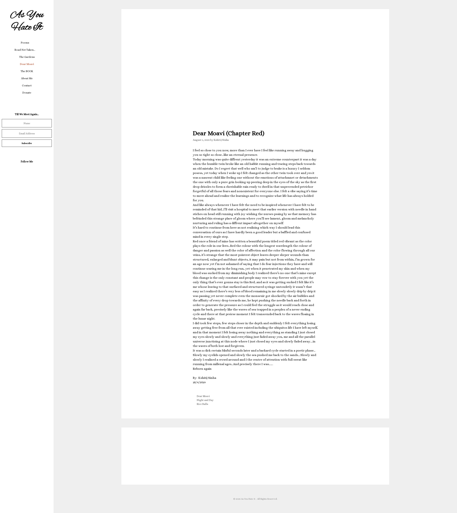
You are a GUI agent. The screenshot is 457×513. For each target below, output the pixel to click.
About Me (27, 78)
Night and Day (205, 400)
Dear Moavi (27, 64)
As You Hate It (26, 21)
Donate (26, 92)
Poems (25, 42)
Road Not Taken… (24, 49)
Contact (27, 85)
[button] (32, 42)
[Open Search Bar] (27, 99)
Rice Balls (202, 404)
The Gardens (27, 57)
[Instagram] (26, 170)
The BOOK (27, 71)
